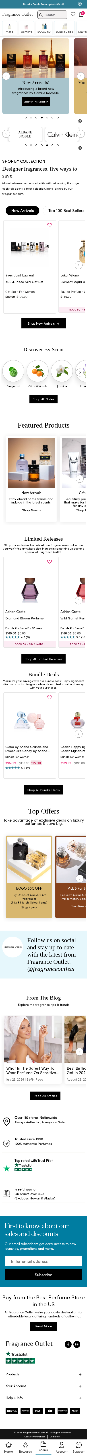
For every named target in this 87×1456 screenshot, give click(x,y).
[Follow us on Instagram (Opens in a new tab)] (76, 1344)
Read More (43, 1326)
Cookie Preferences (35, 1436)
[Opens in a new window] (20, 1359)
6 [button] (52, 145)
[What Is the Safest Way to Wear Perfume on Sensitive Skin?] (33, 1039)
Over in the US (46, 4)
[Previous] (6, 76)
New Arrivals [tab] (22, 210)
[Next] (81, 76)
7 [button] (58, 145)
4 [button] (42, 145)
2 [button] (31, 145)
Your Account (16, 1385)
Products (12, 1374)
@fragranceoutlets (50, 968)
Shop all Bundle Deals (43, 790)
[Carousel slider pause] (79, 121)
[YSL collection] (25, 134)
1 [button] (26, 145)
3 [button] (36, 145)
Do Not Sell (55, 1436)
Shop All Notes (43, 399)
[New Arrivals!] (35, 76)
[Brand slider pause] (79, 148)
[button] (81, 14)
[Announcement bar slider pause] (79, 4)
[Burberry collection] (62, 134)
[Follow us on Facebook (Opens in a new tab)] (68, 1344)
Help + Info (14, 1397)
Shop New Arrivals (44, 323)
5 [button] (47, 145)
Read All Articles (45, 1096)
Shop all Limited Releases (43, 659)
